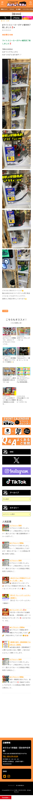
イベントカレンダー (28, 9)
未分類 (6, 311)
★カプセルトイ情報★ (17, 627)
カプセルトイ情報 (16, 525)
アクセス (12, 9)
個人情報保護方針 (20, 785)
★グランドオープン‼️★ (18, 610)
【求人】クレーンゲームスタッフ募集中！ (20, 596)
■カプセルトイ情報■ (16, 543)
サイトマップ (11, 785)
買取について (4, 9)
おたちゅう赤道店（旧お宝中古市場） (18, 790)
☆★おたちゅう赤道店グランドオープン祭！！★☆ (20, 579)
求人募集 (18, 9)
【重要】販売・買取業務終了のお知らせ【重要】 (20, 643)
